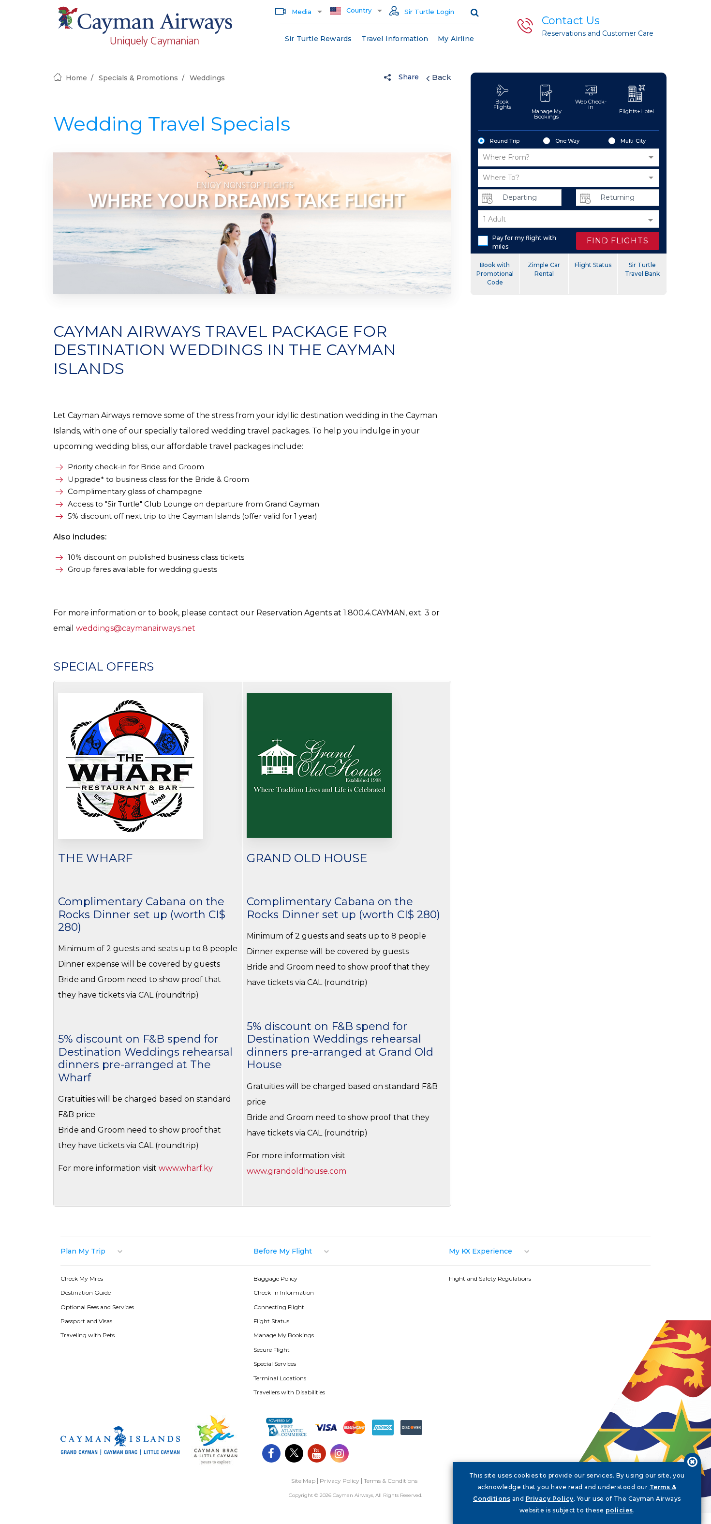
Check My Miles (81, 1278)
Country (357, 10)
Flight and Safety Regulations (490, 1278)
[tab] (156, 1251)
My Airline (456, 38)
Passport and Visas (86, 1321)
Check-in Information (283, 1292)
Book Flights (502, 104)
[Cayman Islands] (120, 1452)
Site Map (303, 1480)
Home (76, 78)
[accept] (692, 1461)
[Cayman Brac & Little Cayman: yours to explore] (215, 1463)
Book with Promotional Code (495, 273)
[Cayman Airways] (145, 27)
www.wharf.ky (186, 1168)
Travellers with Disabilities (289, 1392)
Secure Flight (271, 1349)
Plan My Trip (82, 1251)
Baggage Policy (275, 1278)
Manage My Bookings (547, 114)
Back (441, 77)
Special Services (274, 1363)
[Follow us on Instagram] (339, 1454)
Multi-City (633, 140)
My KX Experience (480, 1251)
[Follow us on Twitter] (294, 1454)
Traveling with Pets (87, 1335)
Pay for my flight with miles (524, 242)
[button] (568, 157)
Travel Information (394, 38)
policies (619, 1510)
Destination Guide (85, 1292)
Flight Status (593, 265)
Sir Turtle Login (428, 11)
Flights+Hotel (636, 111)
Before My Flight (282, 1251)
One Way (567, 140)
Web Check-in (591, 104)
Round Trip (504, 140)
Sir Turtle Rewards (318, 38)
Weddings (207, 78)
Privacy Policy (339, 1480)
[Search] (475, 12)
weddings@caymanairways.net (135, 628)
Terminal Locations (279, 1378)
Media (300, 11)
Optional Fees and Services (97, 1307)
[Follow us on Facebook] (271, 1454)
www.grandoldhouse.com (296, 1171)
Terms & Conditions (390, 1480)
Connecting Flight (278, 1307)
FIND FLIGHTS (618, 240)
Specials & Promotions (138, 78)
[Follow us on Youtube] (317, 1454)
